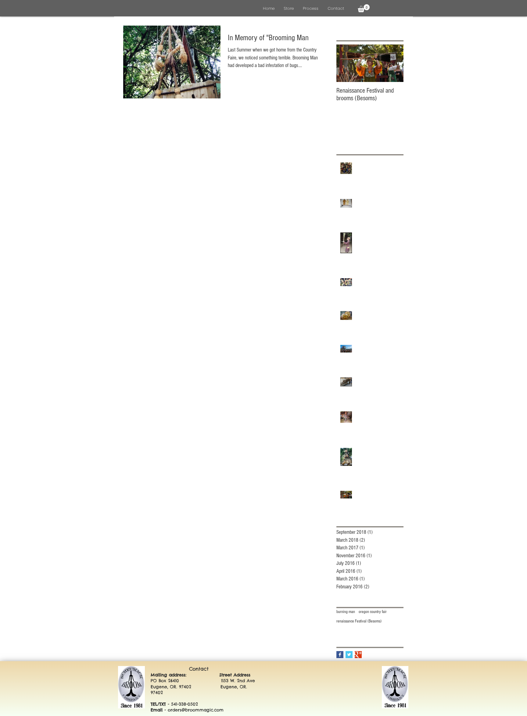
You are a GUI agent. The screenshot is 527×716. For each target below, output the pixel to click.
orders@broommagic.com (196, 710)
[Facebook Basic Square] (339, 654)
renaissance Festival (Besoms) (359, 621)
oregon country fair (373, 611)
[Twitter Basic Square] (349, 654)
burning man (345, 611)
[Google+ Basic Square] (358, 654)
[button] (364, 8)
